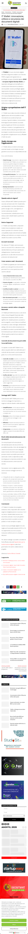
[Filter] (5, 824)
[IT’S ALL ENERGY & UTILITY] (14, 612)
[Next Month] (26, 827)
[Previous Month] (23, 827)
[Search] (2, 824)
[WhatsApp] (18, 586)
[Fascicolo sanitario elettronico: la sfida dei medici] (5, 725)
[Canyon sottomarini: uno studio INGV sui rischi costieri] (5, 704)
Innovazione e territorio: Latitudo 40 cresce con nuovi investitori (21, 669)
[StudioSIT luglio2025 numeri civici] (12, 750)
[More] (21, 586)
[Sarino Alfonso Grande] (2, 24)
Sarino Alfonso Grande (13, 24)
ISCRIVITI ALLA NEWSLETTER (9, 805)
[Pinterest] (14, 586)
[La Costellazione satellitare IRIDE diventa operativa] (5, 646)
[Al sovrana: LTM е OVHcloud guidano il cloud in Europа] (5, 639)
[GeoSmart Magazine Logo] (14, 887)
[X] (11, 586)
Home (2, 12)
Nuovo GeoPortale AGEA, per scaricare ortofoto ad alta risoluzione (17, 718)
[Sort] (8, 824)
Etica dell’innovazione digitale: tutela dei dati (14, 574)
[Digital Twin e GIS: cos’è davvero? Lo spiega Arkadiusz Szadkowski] (5, 653)
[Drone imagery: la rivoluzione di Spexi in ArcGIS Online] (5, 632)
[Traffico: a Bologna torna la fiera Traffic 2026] (5, 711)
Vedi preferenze (14, 928)
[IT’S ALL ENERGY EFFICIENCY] (14, 603)
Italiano (17, 932)
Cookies (11, 932)
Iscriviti (14, 819)
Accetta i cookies (14, 920)
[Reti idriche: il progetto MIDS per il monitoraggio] (5, 690)
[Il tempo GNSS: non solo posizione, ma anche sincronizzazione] (5, 660)
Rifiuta (14, 924)
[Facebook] (7, 586)
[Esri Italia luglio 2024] (14, 595)
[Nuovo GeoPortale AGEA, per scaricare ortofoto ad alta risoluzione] (5, 718)
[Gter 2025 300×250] (12, 776)
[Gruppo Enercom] (12, 800)
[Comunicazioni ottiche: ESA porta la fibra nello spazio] (5, 625)
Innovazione (8, 12)
